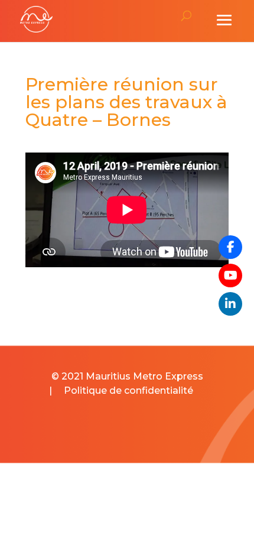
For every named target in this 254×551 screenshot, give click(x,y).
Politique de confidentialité (128, 390)
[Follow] (230, 275)
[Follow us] (230, 247)
